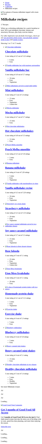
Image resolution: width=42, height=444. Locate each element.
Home (7, 3)
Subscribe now (6, 427)
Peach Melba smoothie (17, 149)
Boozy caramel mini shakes (20, 350)
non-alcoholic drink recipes (13, 38)
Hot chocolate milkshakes (19, 131)
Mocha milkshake (15, 112)
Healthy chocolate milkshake (21, 369)
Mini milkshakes (14, 90)
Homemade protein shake (19, 293)
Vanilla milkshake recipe (19, 188)
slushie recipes (18, 40)
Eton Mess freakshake (17, 273)
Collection (8, 6)
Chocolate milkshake (16, 51)
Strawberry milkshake (17, 208)
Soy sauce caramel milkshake (21, 230)
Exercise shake (13, 313)
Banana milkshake (15, 167)
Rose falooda (12, 251)
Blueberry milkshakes (17, 332)
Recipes (8, 4)
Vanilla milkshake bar (17, 70)
